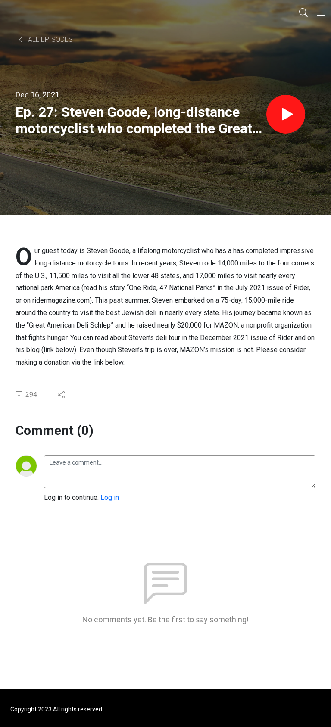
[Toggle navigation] (321, 12)
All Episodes (49, 39)
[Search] (303, 12)
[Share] (62, 394)
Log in (109, 497)
